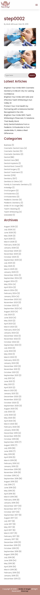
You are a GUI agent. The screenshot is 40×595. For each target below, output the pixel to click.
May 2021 (8, 384)
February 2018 (10, 499)
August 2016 (9, 554)
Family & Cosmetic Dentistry (16, 184)
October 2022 (10, 342)
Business (7, 145)
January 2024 (10, 296)
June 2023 (8, 317)
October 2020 (10, 402)
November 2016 (11, 545)
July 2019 (8, 448)
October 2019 (10, 439)
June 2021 (8, 381)
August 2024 (9, 281)
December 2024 (11, 275)
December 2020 (11, 396)
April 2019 (8, 457)
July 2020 (8, 411)
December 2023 (11, 299)
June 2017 (8, 524)
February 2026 (10, 244)
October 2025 (10, 257)
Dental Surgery (10, 169)
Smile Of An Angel (11, 205)
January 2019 (9, 466)
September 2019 (11, 442)
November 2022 (11, 339)
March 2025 (9, 269)
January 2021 (9, 393)
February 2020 (10, 427)
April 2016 (8, 566)
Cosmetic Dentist (11, 151)
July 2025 (8, 263)
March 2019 (9, 460)
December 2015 (11, 578)
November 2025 (11, 254)
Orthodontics (10, 193)
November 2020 (11, 399)
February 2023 (10, 330)
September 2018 (11, 478)
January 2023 (10, 333)
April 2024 (8, 287)
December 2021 (11, 366)
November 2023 (11, 302)
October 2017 (10, 512)
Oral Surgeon (9, 190)
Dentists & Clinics (11, 181)
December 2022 (11, 336)
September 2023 (11, 308)
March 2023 (9, 327)
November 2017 (11, 509)
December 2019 (11, 433)
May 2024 (8, 284)
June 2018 (8, 487)
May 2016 (8, 563)
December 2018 (11, 469)
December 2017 (11, 506)
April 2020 (8, 421)
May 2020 (8, 418)
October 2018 (10, 475)
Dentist (7, 175)
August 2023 (9, 311)
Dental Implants (11, 163)
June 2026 (8, 232)
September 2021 (11, 375)
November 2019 (10, 436)
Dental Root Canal (12, 166)
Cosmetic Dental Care (14, 148)
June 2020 (8, 415)
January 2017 (9, 539)
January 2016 (9, 575)
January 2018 (9, 502)
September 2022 (11, 345)
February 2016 (10, 572)
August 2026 (9, 226)
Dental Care (9, 160)
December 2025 (11, 251)
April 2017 (8, 530)
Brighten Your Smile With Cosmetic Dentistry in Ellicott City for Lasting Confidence (19, 90)
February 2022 (10, 360)
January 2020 (10, 430)
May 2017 (8, 527)
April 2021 (8, 387)
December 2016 (11, 542)
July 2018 (8, 484)
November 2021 (10, 369)
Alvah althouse (12, 24)
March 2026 (9, 241)
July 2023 (8, 314)
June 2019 (8, 451)
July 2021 (8, 378)
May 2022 (8, 354)
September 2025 (11, 260)
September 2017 (11, 515)
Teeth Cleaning (10, 209)
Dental (7, 157)
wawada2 (8, 215)
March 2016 (9, 569)
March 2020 (9, 424)
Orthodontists (10, 196)
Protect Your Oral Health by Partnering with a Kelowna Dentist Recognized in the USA (19, 109)
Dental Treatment (12, 172)
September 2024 (11, 278)
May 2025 (8, 266)
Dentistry (8, 178)
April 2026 (8, 238)
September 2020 (11, 405)
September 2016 (11, 551)
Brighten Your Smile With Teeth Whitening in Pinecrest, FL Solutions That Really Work (19, 118)
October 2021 (10, 372)
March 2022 (9, 357)
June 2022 (8, 351)
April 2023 (8, 323)
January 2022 (10, 363)
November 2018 (11, 472)
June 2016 (8, 560)
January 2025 (10, 272)
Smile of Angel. (25, 589)
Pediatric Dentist (11, 199)
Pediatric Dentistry (12, 202)
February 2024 (10, 293)
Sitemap (24, 591)
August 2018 (9, 481)
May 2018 (8, 490)
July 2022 (8, 348)
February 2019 (10, 463)
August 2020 (9, 408)
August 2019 (9, 445)
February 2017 (10, 536)
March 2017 (9, 533)
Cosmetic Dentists (12, 154)
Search (32, 75)
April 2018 (8, 493)
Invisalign (8, 187)
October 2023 (10, 305)
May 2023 (8, 320)
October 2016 (10, 548)
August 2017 (9, 518)
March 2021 (9, 390)
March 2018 (9, 496)
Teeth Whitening (11, 212)
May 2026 (8, 235)
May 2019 (8, 454)
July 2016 (8, 557)
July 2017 (8, 521)
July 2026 (8, 229)
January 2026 (10, 248)
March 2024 (9, 290)
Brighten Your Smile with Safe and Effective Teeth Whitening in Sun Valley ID (18, 100)
